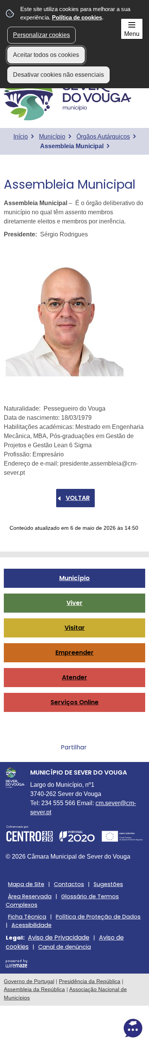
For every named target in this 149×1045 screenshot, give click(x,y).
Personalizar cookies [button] (41, 35)
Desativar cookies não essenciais (58, 74)
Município (52, 136)
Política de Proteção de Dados (98, 916)
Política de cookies (77, 17)
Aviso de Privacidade (58, 937)
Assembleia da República (34, 989)
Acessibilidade (31, 925)
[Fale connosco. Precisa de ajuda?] (74, 1028)
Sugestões (108, 884)
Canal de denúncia (64, 947)
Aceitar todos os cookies (46, 55)
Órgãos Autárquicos (103, 136)
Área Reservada (30, 896)
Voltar (78, 497)
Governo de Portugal (29, 981)
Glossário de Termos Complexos (62, 901)
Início (20, 136)
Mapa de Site (26, 884)
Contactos (69, 884)
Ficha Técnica (27, 916)
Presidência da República (89, 981)
